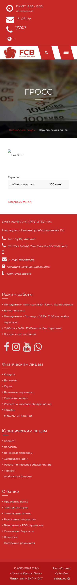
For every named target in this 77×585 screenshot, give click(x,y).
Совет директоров (16, 507)
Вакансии (10, 537)
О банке (10, 491)
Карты (8, 386)
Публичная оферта (18, 273)
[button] (66, 52)
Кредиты (10, 374)
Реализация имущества (20, 519)
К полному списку (20, 201)
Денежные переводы (18, 392)
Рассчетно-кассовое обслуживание (28, 404)
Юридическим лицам (53, 129)
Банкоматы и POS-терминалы (24, 525)
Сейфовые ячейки (16, 398)
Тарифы (9, 409)
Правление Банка (16, 501)
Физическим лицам (22, 129)
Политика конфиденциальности (28, 266)
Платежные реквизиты (19, 543)
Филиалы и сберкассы (19, 531)
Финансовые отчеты (17, 513)
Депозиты (10, 380)
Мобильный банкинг (18, 415)
